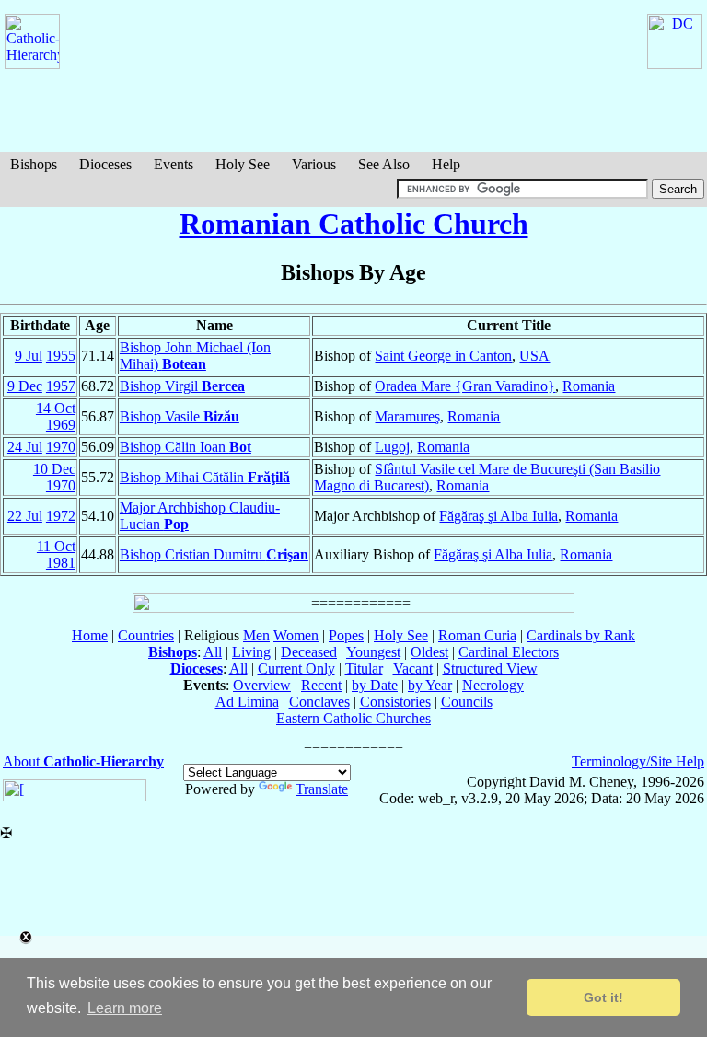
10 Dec (54, 469)
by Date (375, 685)
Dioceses (105, 164)
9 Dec (24, 386)
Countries (146, 635)
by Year (430, 685)
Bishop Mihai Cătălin (205, 477)
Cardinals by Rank (581, 635)
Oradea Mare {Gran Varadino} (465, 386)
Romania (588, 386)
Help (446, 164)
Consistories (395, 701)
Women (296, 635)
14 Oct (55, 408)
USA (534, 355)
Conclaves (319, 701)
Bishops (33, 164)
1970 (60, 447)
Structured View (490, 668)
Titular (364, 668)
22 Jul (24, 516)
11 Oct (56, 546)
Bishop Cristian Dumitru (214, 554)
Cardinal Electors (508, 652)
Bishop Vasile (179, 416)
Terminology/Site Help (638, 761)
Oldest (429, 652)
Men (256, 635)
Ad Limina (247, 701)
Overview (262, 685)
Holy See (242, 164)
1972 (60, 516)
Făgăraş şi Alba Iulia (498, 516)
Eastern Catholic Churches (353, 718)
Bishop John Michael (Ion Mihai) (195, 356)
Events (173, 164)
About (83, 761)
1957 (60, 386)
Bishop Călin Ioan (185, 447)
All (212, 652)
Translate (322, 789)
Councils (467, 701)
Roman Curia (477, 635)
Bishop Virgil (182, 386)
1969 (60, 424)
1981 (60, 562)
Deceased (309, 652)
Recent (321, 685)
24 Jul (24, 447)
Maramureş (407, 416)
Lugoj (392, 447)
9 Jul (28, 355)
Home (90, 635)
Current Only (296, 668)
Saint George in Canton (443, 355)
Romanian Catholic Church (354, 223)
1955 (60, 355)
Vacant (413, 668)
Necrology (493, 685)
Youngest (373, 652)
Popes (346, 635)
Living (251, 652)
